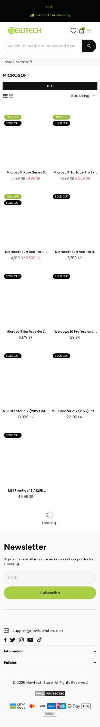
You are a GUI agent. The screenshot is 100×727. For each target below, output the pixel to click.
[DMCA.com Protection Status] (50, 694)
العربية (50, 6)
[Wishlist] (74, 30)
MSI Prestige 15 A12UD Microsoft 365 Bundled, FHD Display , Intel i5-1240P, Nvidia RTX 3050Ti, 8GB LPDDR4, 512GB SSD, (25, 491)
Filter (50, 86)
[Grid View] (5, 95)
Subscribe (50, 592)
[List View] (11, 95)
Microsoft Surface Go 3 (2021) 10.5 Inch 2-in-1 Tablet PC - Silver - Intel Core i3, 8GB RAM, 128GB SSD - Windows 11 (26, 332)
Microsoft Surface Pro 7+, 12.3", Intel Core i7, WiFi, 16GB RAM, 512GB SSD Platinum (74, 172)
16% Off (13, 117)
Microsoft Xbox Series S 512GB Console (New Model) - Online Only (26, 172)
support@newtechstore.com (39, 630)
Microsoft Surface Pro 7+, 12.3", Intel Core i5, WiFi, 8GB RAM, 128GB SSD (25, 252)
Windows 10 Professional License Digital (74, 332)
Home (7, 62)
